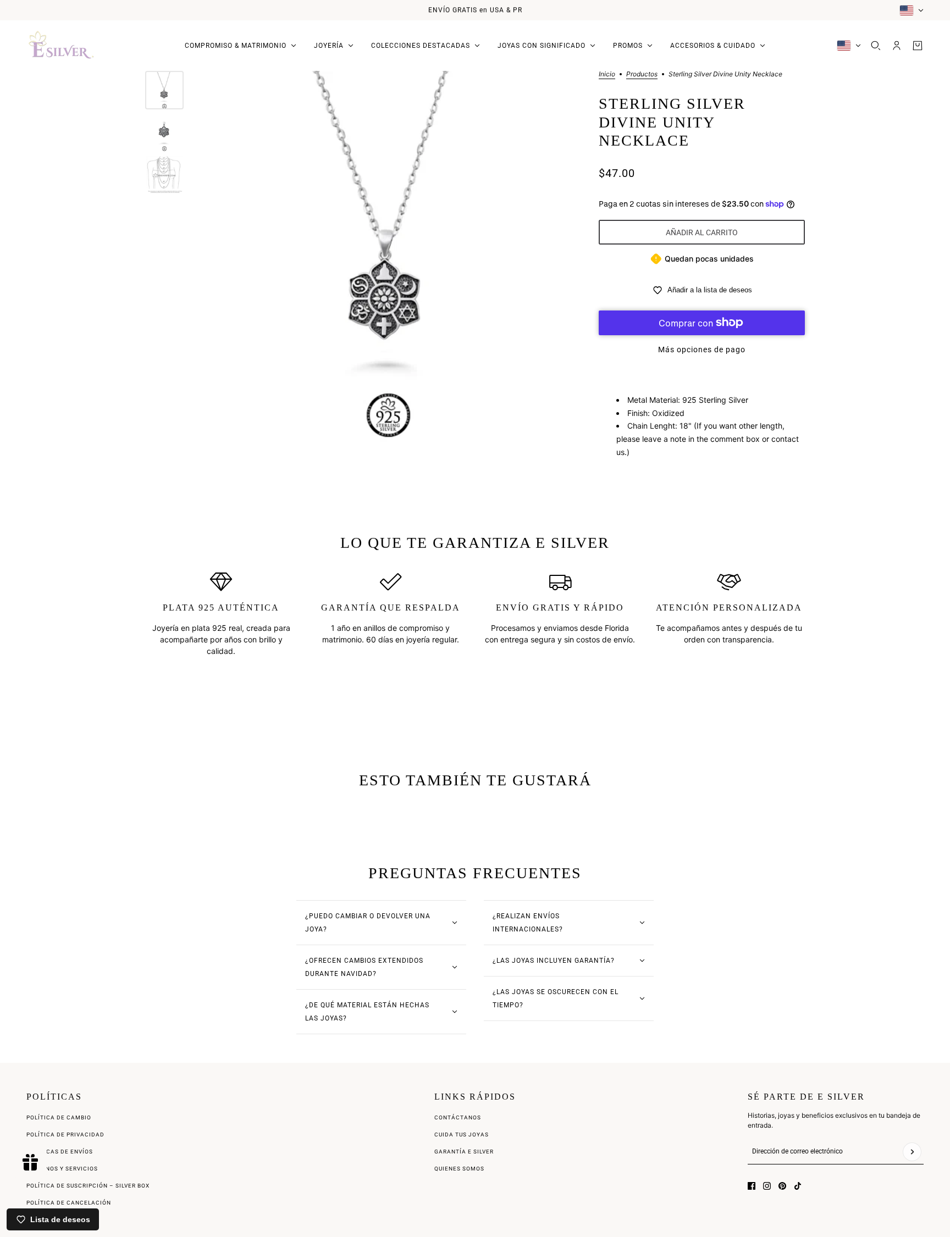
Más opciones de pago (701, 349)
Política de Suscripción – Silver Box (88, 1186)
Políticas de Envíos (59, 1152)
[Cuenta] (897, 46)
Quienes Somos (459, 1169)
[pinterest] (782, 1186)
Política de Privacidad (65, 1134)
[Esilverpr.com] (61, 45)
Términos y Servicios (62, 1169)
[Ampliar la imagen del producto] (388, 258)
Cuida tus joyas (461, 1134)
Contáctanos (457, 1117)
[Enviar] (912, 1151)
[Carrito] (918, 46)
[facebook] (751, 1186)
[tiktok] (798, 1186)
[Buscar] (876, 46)
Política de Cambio (58, 1117)
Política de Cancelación (68, 1203)
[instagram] (767, 1186)
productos (642, 74)
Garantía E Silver (464, 1152)
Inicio (607, 74)
